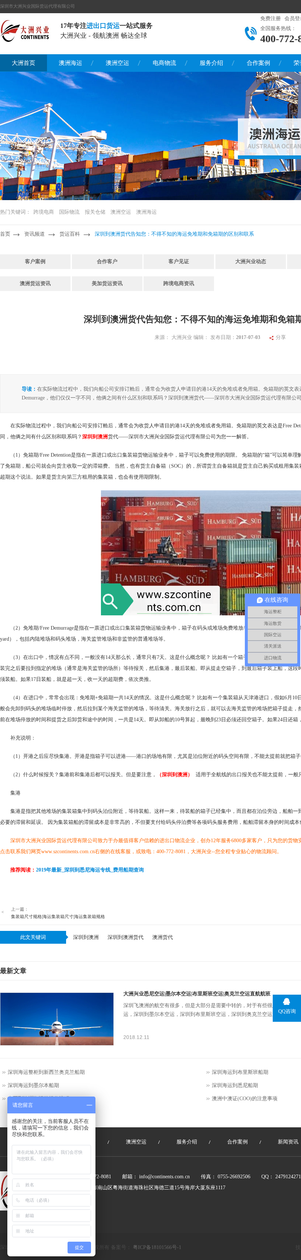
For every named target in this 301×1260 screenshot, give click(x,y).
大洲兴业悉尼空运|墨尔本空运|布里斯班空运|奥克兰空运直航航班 (197, 993)
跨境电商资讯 (178, 283)
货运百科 (69, 234)
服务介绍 (211, 63)
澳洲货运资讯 (35, 283)
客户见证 (178, 261)
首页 (5, 234)
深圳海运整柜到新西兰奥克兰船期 (46, 1072)
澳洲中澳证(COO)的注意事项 (245, 1098)
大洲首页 (23, 63)
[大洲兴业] (25, 30)
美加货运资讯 (107, 283)
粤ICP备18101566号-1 (157, 1247)
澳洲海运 (70, 63)
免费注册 (270, 18)
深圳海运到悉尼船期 (235, 1085)
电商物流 (164, 63)
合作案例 (258, 63)
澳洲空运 (117, 63)
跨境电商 (43, 212)
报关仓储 (95, 212)
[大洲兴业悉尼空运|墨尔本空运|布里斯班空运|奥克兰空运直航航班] (57, 1019)
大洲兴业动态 (250, 261)
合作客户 (107, 261)
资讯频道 (34, 234)
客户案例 (35, 261)
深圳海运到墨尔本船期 (33, 1085)
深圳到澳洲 (86, 937)
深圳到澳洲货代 (126, 937)
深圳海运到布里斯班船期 (240, 1072)
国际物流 (69, 212)
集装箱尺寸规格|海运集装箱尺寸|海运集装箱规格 (58, 916)
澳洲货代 (162, 937)
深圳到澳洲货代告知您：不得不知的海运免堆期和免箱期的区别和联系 (174, 234)
